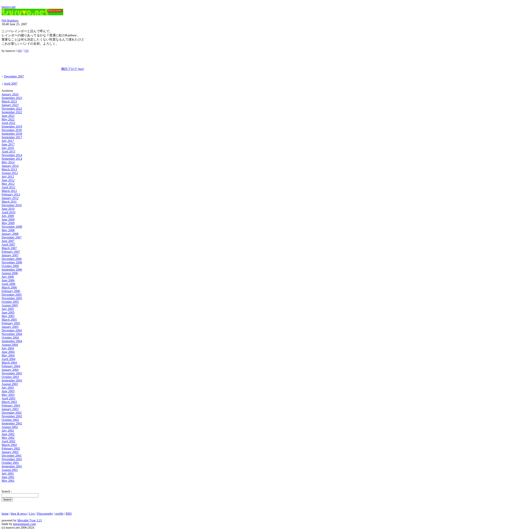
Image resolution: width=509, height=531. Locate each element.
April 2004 (8, 359)
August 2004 (10, 344)
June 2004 (8, 352)
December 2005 (12, 294)
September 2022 (12, 112)
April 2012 (8, 187)
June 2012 (8, 180)
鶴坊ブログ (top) (72, 69)
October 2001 (10, 462)
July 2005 (8, 309)
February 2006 (11, 291)
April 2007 (10, 83)
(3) (26, 50)
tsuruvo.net (9, 7)
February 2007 (11, 251)
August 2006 (10, 273)
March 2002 (9, 445)
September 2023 (12, 98)
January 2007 (10, 255)
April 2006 (8, 284)
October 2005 (10, 301)
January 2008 (10, 233)
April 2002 (8, 441)
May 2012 (8, 183)
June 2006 (8, 280)
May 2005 (8, 316)
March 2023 (9, 101)
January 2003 (10, 409)
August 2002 (10, 427)
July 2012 (8, 176)
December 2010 (12, 205)
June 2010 (8, 208)
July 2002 (8, 430)
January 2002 (10, 452)
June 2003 (8, 391)
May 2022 (8, 119)
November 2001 (12, 459)
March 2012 (9, 191)
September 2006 (12, 269)
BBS (69, 513)
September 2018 (12, 133)
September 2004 (12, 341)
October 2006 (10, 266)
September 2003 (12, 380)
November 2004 (12, 334)
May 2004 (8, 355)
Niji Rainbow (10, 20)
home (5, 513)
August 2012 (10, 173)
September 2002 (12, 423)
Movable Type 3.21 (29, 520)
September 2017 (12, 137)
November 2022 (12, 108)
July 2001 (8, 473)
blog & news (19, 513)
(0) (20, 50)
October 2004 (10, 337)
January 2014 (10, 166)
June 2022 (8, 115)
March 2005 (9, 319)
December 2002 (12, 412)
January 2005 (10, 326)
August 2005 (10, 305)
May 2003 (8, 394)
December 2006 (12, 259)
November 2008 (12, 226)
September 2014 (12, 158)
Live (32, 513)
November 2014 (12, 155)
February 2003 (11, 405)
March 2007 (9, 248)
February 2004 (11, 366)
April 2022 (8, 123)
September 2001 (12, 466)
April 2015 (8, 151)
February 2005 (11, 323)
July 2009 (8, 216)
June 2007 (8, 241)
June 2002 (8, 434)
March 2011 (9, 201)
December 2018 (12, 130)
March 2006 (9, 287)
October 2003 (10, 377)
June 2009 (8, 219)
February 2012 (11, 194)
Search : (7, 491)
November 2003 (12, 373)
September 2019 (12, 126)
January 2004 (10, 369)
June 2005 (8, 312)
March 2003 (9, 402)
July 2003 (8, 387)
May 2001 (8, 480)
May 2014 (8, 162)
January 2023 (10, 105)
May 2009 (8, 223)
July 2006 (8, 276)
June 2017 (8, 144)
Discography (45, 513)
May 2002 (8, 437)
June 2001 (8, 477)
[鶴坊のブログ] (32, 14)
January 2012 (10, 198)
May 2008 (8, 230)
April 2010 (8, 212)
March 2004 (9, 362)
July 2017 (8, 140)
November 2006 (12, 262)
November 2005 (12, 298)
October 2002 (10, 420)
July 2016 (8, 148)
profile (59, 513)
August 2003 (10, 384)
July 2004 (8, 348)
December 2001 (12, 455)
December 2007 (14, 76)
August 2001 (10, 470)
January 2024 (10, 94)
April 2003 (8, 398)
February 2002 (11, 448)
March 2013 (9, 169)
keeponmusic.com (24, 524)
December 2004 (12, 330)
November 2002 (12, 416)
